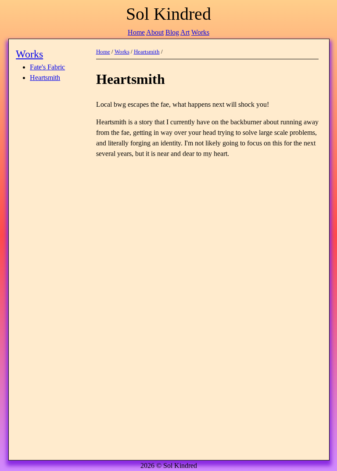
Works (200, 32)
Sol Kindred (168, 14)
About (155, 32)
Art (185, 32)
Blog (172, 32)
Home (136, 32)
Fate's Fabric (47, 67)
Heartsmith (45, 77)
